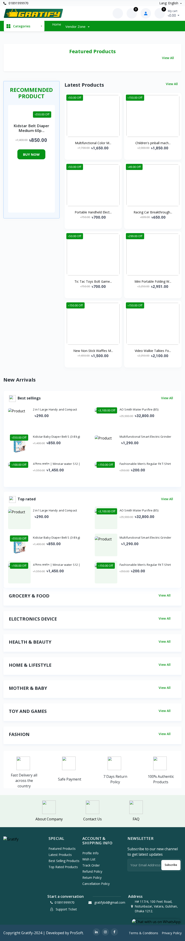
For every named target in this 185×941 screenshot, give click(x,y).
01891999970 (18, 3)
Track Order (91, 865)
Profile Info (90, 853)
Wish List (88, 859)
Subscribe (171, 865)
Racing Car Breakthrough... (153, 212)
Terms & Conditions (143, 933)
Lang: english (169, 3)
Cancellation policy (96, 883)
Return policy (92, 877)
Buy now (31, 154)
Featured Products (62, 848)
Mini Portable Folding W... (152, 281)
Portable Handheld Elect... (93, 212)
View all (168, 58)
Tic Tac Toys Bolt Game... (93, 281)
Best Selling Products (64, 861)
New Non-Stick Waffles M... (93, 351)
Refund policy (92, 871)
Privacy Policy (172, 933)
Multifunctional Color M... (93, 143)
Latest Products (60, 855)
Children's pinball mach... (153, 143)
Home (56, 24)
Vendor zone (75, 26)
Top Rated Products (63, 867)
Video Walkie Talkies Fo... (153, 351)
